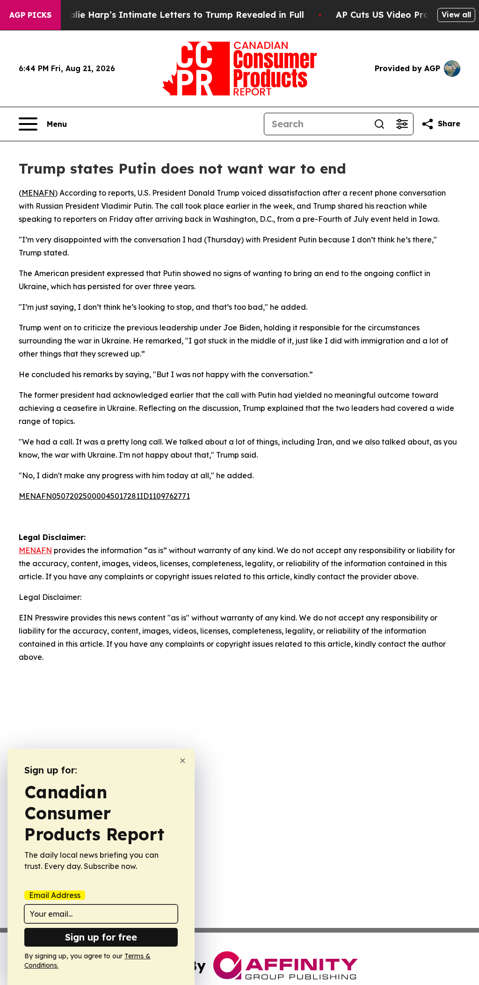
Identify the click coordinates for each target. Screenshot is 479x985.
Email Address (54, 895)
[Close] (182, 760)
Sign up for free (101, 937)
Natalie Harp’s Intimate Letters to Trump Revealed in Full (178, 14)
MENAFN (38, 192)
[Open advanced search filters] (402, 124)
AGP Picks (30, 15)
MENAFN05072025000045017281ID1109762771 (104, 496)
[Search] (379, 124)
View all (456, 14)
